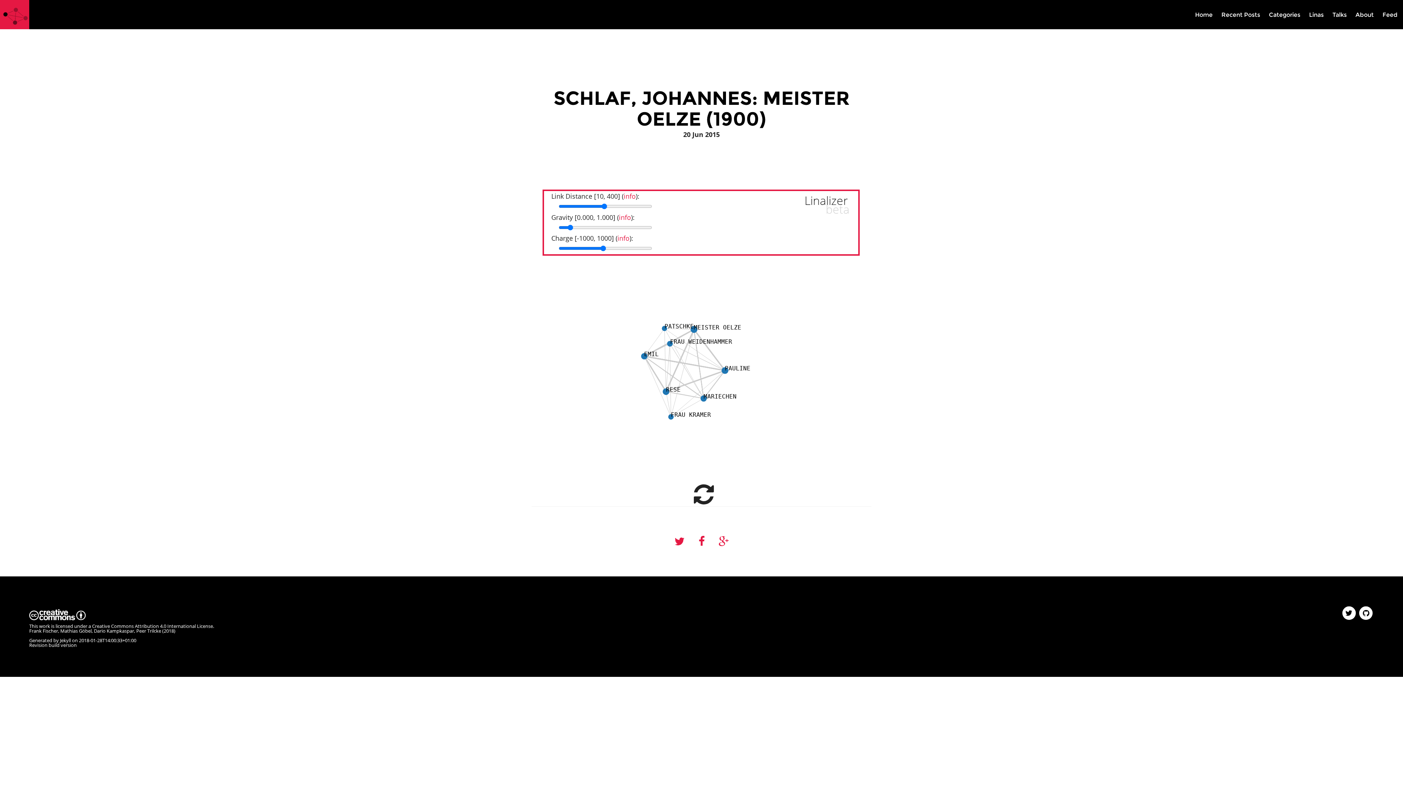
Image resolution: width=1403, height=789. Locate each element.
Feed (1390, 14)
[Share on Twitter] (679, 541)
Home (1204, 14)
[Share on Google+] (724, 541)
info (630, 196)
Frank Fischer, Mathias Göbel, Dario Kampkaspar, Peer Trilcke (95, 631)
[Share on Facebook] (702, 541)
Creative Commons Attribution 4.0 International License (152, 626)
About (1365, 14)
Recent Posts (1240, 14)
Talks (1339, 14)
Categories (1284, 14)
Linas (1316, 14)
